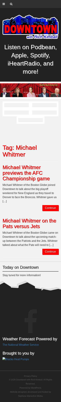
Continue (50, 207)
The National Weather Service (21, 344)
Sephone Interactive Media (30, 396)
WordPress (36, 388)
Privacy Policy (30, 376)
